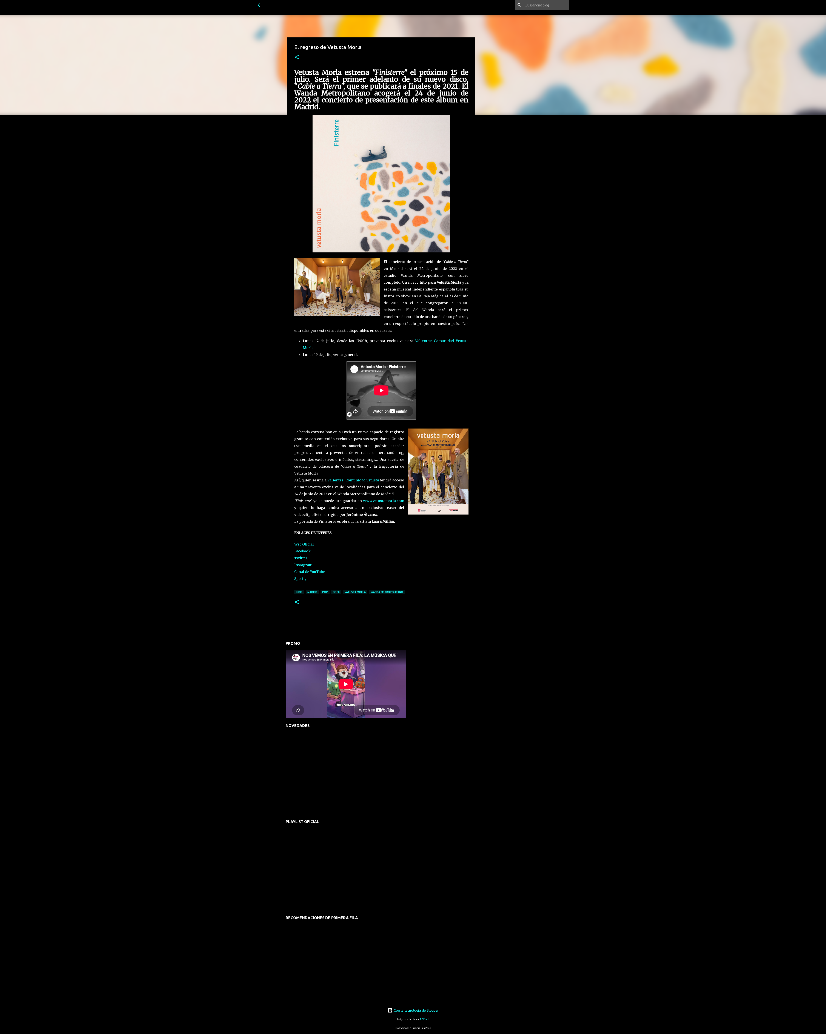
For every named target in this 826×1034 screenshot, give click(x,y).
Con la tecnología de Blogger (416, 1010)
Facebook (302, 551)
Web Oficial (304, 544)
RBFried (424, 1019)
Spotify (300, 578)
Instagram (303, 565)
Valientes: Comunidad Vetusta (353, 480)
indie (299, 592)
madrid (312, 592)
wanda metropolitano (387, 592)
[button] (296, 57)
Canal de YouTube (309, 572)
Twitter (300, 558)
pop (325, 592)
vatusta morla (355, 592)
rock (336, 592)
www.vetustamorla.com (383, 501)
